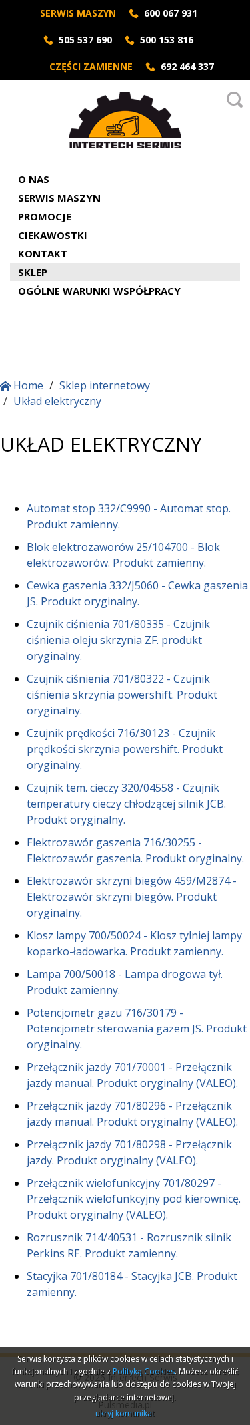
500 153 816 (166, 39)
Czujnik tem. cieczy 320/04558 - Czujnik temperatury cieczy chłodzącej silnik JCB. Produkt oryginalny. (126, 803)
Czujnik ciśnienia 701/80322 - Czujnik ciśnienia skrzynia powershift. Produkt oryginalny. (122, 694)
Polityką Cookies (144, 1371)
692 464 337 (187, 66)
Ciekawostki (52, 234)
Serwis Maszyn (59, 197)
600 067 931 (170, 13)
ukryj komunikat (125, 1413)
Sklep (32, 272)
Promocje (44, 216)
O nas (33, 179)
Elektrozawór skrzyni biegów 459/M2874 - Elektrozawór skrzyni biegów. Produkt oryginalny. (132, 896)
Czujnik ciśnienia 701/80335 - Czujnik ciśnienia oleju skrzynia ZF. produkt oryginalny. (118, 640)
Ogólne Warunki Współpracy (99, 290)
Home (27, 385)
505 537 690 (85, 39)
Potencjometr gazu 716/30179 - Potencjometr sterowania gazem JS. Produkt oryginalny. (137, 1028)
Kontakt (42, 253)
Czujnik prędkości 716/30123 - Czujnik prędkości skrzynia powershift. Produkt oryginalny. (125, 749)
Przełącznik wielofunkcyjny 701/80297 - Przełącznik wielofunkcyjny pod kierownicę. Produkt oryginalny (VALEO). (134, 1199)
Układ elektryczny (57, 401)
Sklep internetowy (104, 385)
